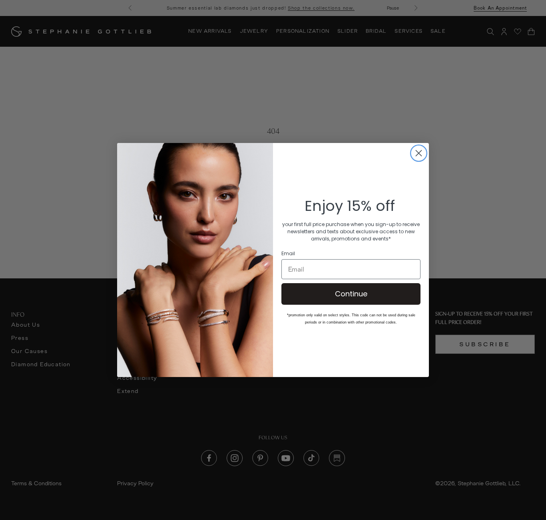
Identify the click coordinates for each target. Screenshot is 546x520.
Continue (351, 294)
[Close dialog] (419, 153)
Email (288, 253)
